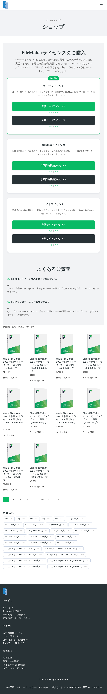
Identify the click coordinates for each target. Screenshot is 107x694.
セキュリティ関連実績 (14, 665)
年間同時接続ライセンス (53, 165)
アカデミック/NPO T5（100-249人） (23, 560)
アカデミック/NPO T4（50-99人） (64, 554)
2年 (19, 518)
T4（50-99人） (59, 530)
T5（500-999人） (13, 536)
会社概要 (7, 658)
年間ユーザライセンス (53, 106)
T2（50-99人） (54, 524)
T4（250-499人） (35, 530)
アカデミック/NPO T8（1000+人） (66, 566)
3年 (31, 518)
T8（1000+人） (64, 542)
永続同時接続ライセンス (53, 179)
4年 (44, 518)
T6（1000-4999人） (39, 536)
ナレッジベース (11, 636)
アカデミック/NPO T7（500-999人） (23, 566)
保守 (50, 126)
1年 (6, 518)
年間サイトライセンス (53, 224)
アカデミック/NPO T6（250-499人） (67, 560)
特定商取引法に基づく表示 (16, 618)
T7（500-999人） (13, 542)
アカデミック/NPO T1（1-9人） (20, 548)
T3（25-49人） (12, 530)
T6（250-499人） (65, 536)
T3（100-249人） (78, 524)
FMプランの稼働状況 (13, 643)
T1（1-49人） (74, 518)
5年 (56, 518)
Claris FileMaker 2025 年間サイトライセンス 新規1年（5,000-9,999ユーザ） (13, 419)
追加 (56, 112)
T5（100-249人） (83, 530)
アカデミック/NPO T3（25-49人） (22, 554)
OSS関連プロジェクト (14, 614)
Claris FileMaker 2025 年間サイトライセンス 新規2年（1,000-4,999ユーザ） (13, 474)
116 (42, 499)
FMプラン (8, 607)
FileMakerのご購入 (12, 611)
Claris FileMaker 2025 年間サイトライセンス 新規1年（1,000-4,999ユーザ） (40, 365)
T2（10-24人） (32, 524)
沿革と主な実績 (11, 661)
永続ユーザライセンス (53, 120)
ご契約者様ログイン (13, 633)
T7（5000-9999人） (39, 542)
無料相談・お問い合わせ (15, 640)
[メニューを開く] (101, 5)
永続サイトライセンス (53, 238)
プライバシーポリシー (14, 668)
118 (57, 499)
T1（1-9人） (11, 524)
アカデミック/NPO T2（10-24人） (61, 548)
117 (49, 499)
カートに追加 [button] (9, 378)
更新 (50, 112)
